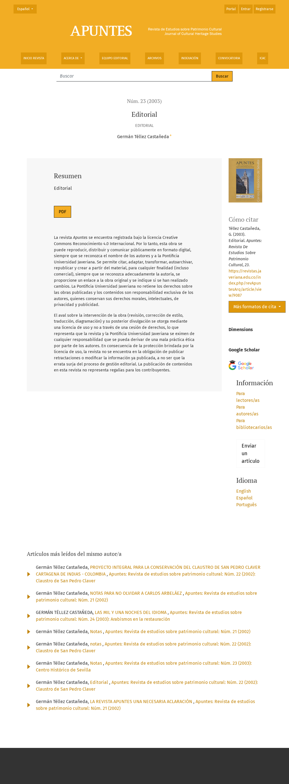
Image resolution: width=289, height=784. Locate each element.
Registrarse (264, 9)
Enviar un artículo (251, 453)
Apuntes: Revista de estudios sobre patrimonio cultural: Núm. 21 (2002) (177, 631)
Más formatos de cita (255, 306)
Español (27, 9)
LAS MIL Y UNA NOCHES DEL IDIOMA (131, 612)
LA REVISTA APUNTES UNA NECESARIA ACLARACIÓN (141, 701)
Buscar (222, 76)
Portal (231, 9)
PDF (62, 211)
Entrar (246, 9)
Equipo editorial (115, 58)
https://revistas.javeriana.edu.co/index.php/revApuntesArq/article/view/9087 (245, 283)
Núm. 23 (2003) (144, 101)
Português (246, 504)
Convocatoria (229, 58)
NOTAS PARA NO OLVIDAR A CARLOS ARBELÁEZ (136, 593)
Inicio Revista (33, 58)
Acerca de (72, 58)
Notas (96, 631)
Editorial (99, 682)
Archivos (154, 58)
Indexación (189, 58)
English (243, 491)
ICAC (263, 58)
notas (96, 644)
